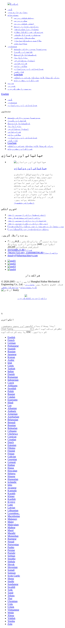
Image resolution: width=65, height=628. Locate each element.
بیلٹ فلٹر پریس (24, 17)
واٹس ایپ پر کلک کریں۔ (32, 298)
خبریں (11, 86)
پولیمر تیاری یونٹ (26, 26)
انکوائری (28, 202)
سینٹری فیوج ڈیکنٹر (27, 34)
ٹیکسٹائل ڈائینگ (25, 54)
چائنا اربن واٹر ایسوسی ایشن (27, 220)
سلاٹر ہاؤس (20, 66)
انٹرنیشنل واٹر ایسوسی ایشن (27, 214)
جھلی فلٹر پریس (24, 23)
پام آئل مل (21, 57)
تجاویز (30, 284)
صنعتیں (12, 46)
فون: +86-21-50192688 (20, 249)
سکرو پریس (20, 20)
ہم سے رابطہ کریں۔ (20, 88)
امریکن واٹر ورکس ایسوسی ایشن (28, 223)
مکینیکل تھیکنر (24, 37)
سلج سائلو (20, 43)
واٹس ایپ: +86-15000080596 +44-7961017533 (33, 252)
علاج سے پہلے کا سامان (28, 40)
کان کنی (19, 71)
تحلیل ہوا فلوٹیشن (26, 29)
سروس (11, 83)
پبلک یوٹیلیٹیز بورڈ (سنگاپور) (28, 229)
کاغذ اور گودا (23, 51)
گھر (10, 9)
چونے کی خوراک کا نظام (28, 32)
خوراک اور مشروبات (26, 80)
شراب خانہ (20, 63)
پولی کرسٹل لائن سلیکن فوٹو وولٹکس (37, 77)
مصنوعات (13, 15)
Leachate (18, 74)
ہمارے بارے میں (18, 12)
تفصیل (18, 202)
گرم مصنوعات (28, 287)
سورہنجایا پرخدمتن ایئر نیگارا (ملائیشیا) (36, 226)
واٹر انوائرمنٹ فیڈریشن (24, 217)
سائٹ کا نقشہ (9, 287)
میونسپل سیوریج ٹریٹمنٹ (30, 49)
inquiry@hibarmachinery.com (23, 255)
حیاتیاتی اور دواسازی (29, 68)
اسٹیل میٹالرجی (24, 60)
